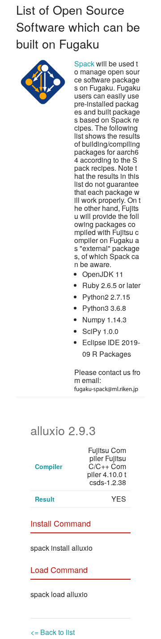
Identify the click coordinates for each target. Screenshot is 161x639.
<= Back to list (52, 632)
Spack (84, 63)
